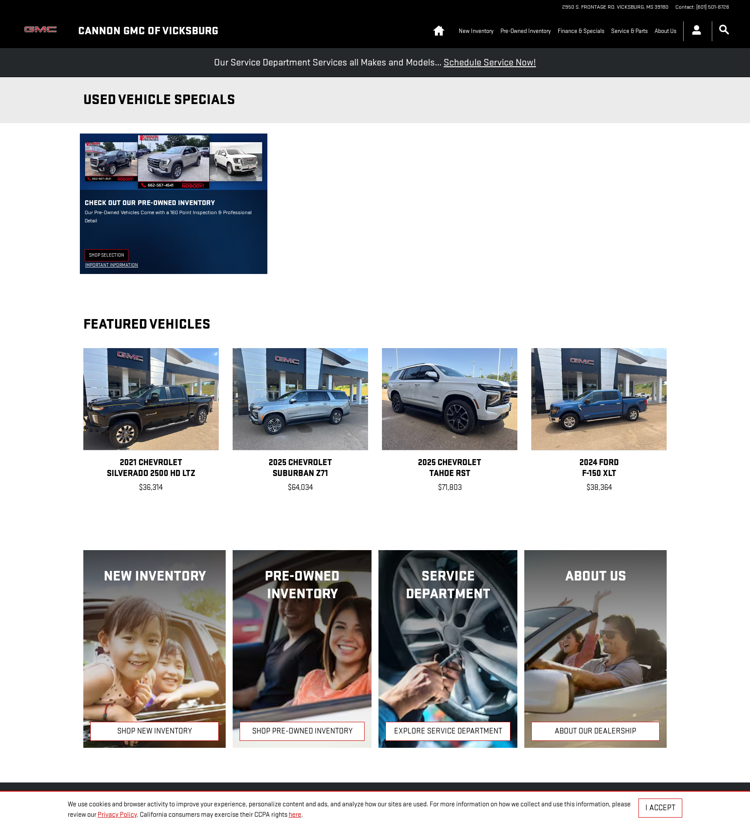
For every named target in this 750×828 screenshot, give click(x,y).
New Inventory (476, 31)
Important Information (111, 265)
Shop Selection (108, 256)
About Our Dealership (595, 731)
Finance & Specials (581, 31)
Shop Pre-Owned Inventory (302, 731)
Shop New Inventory (154, 731)
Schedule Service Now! (490, 62)
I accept (660, 807)
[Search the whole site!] (724, 30)
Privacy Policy (117, 815)
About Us (665, 31)
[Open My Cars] (694, 31)
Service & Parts (629, 31)
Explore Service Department (448, 731)
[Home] (42, 31)
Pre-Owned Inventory (525, 31)
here (295, 815)
